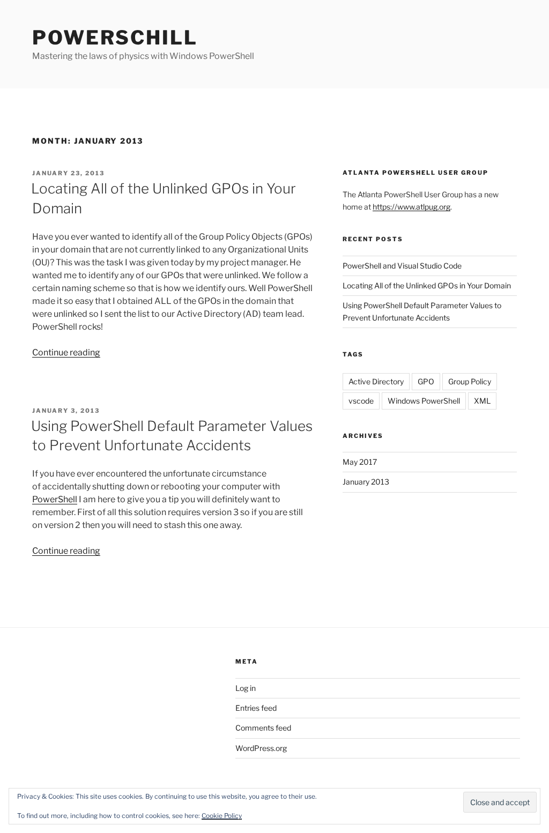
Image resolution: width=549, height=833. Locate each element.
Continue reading (66, 352)
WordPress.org (261, 748)
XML (482, 400)
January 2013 (366, 481)
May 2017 (360, 461)
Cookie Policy (222, 816)
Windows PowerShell (424, 400)
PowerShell (54, 499)
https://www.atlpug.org (411, 206)
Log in (245, 688)
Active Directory (376, 381)
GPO (426, 381)
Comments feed (263, 727)
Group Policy (469, 381)
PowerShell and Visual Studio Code (402, 265)
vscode (361, 400)
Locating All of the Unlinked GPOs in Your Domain (427, 285)
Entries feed (256, 707)
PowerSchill (115, 37)
